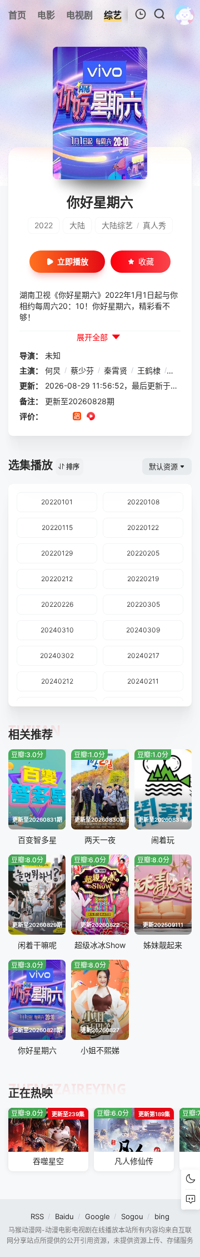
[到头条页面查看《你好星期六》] (118, 417)
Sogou (132, 1216)
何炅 (53, 370)
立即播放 (72, 261)
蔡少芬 (82, 370)
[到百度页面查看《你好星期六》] (132, 417)
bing (161, 1216)
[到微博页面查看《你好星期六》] (105, 417)
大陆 (77, 225)
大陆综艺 (117, 225)
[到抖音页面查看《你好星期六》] (63, 417)
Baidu (64, 1216)
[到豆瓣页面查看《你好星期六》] (49, 417)
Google (97, 1216)
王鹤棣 (149, 370)
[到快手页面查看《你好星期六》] (77, 417)
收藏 (146, 261)
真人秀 (154, 225)
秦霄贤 (115, 370)
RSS (37, 1216)
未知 (53, 355)
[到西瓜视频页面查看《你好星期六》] (91, 417)
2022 (43, 225)
